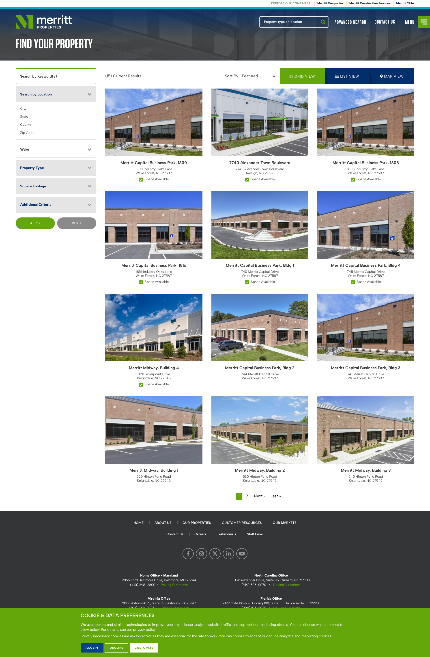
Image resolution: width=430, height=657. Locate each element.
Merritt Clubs (405, 3)
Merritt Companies (330, 3)
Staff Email (255, 534)
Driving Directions (174, 585)
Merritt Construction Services (369, 3)
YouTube (241, 553)
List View (349, 76)
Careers (200, 534)
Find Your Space (244, 21)
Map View (394, 76)
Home (138, 523)
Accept (92, 647)
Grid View (305, 76)
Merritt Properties (44, 22)
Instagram (201, 553)
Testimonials (226, 534)
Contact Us (385, 22)
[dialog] (215, 632)
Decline (116, 647)
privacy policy (144, 629)
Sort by (232, 76)
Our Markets (285, 523)
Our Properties (197, 523)
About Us (163, 523)
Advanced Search (350, 22)
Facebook (188, 553)
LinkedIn (228, 553)
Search (323, 27)
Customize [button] (144, 647)
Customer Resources (242, 523)
